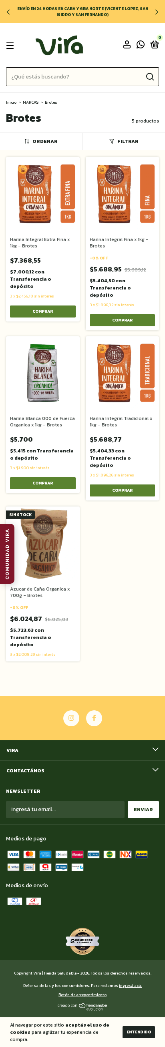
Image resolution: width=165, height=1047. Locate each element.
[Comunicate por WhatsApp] (140, 46)
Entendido (139, 1032)
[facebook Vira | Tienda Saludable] (94, 718)
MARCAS (30, 102)
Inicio (11, 102)
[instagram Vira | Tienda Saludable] (71, 718)
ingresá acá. (130, 986)
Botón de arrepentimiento (82, 995)
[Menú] (11, 45)
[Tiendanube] (83, 1009)
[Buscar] (149, 77)
